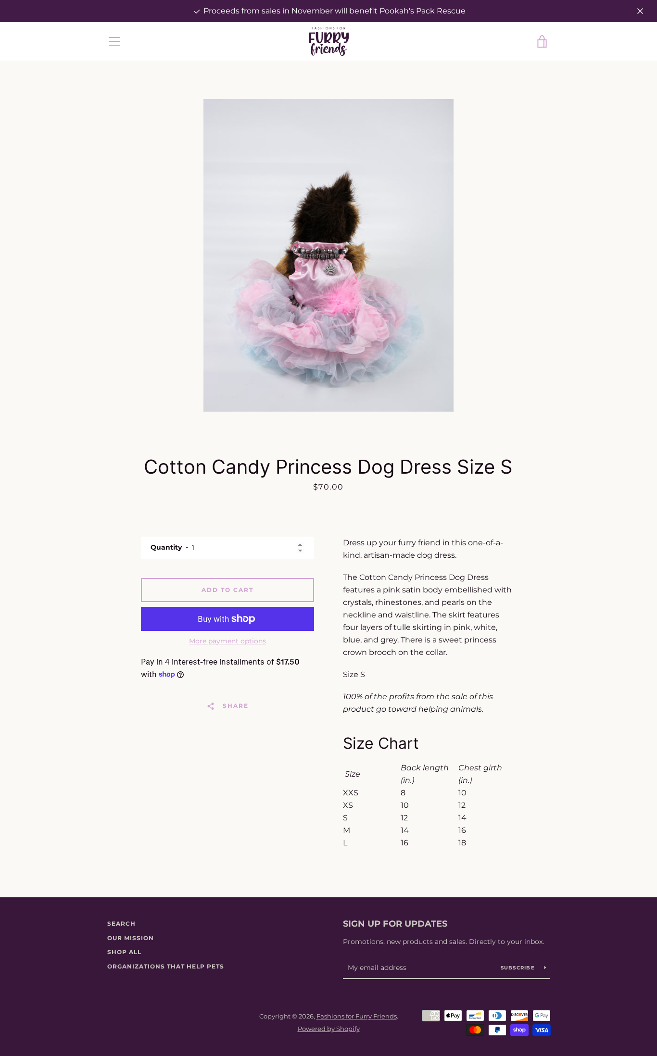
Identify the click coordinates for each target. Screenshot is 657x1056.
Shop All (124, 951)
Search (121, 923)
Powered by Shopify (329, 1028)
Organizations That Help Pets (165, 966)
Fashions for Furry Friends (356, 1016)
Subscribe (519, 968)
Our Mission (130, 938)
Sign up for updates (395, 923)
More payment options (227, 641)
